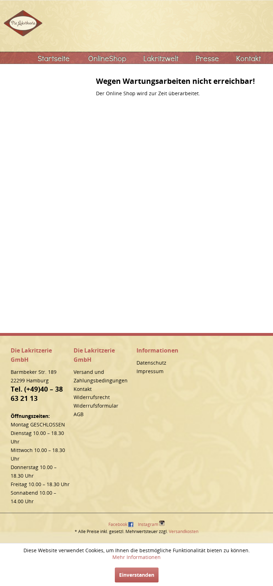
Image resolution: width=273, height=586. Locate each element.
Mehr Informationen (136, 557)
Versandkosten (183, 531)
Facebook (117, 524)
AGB (79, 414)
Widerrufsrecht (92, 397)
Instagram (148, 524)
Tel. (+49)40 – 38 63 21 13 (37, 394)
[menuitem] (54, 58)
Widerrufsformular (96, 405)
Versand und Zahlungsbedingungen (101, 376)
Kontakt (83, 389)
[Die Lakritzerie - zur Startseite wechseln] (23, 23)
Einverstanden (136, 574)
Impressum (150, 371)
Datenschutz (151, 362)
